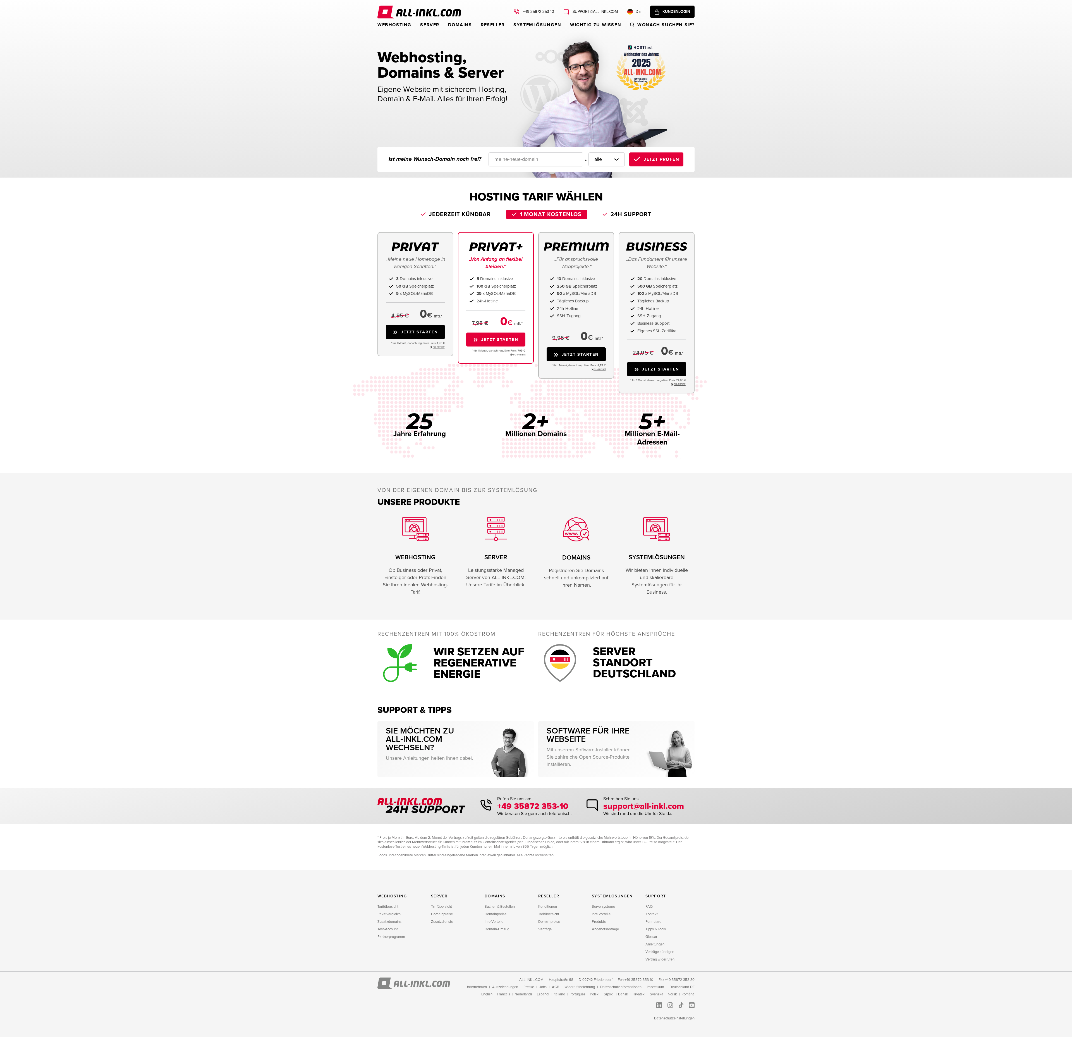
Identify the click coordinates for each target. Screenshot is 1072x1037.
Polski (594, 994)
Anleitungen (654, 944)
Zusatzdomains (389, 921)
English (486, 994)
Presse (528, 987)
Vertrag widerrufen (659, 959)
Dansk (623, 994)
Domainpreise (442, 914)
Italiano (559, 994)
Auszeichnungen (505, 987)
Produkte (599, 921)
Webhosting (394, 25)
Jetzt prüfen (661, 159)
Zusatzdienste (442, 921)
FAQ (649, 906)
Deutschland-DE (682, 987)
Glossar (651, 937)
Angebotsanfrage (605, 929)
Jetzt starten (419, 331)
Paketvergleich (389, 914)
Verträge (545, 929)
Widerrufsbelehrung (579, 987)
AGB (555, 987)
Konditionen (547, 906)
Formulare (653, 921)
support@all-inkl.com (594, 11)
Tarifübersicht (387, 906)
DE (638, 11)
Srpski (609, 994)
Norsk (672, 994)
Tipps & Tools (655, 929)
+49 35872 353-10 (538, 11)
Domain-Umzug (497, 929)
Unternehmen (476, 987)
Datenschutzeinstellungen (674, 1018)
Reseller (493, 25)
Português (577, 994)
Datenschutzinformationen (621, 987)
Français (503, 994)
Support (655, 896)
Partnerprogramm (391, 937)
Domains (460, 25)
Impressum (655, 987)
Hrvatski (639, 994)
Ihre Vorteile (494, 921)
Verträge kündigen (659, 952)
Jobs (543, 987)
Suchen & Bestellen (500, 906)
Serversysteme (603, 906)
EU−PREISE (438, 347)
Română (688, 994)
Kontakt (651, 914)
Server (429, 25)
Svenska (656, 994)
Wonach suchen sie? (666, 25)
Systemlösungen (537, 25)
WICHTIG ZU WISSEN (595, 25)
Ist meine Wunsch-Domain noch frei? (435, 159)
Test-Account (387, 929)
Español (543, 994)
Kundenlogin (676, 11)
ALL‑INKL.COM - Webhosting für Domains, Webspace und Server (419, 12)
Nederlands (523, 994)
